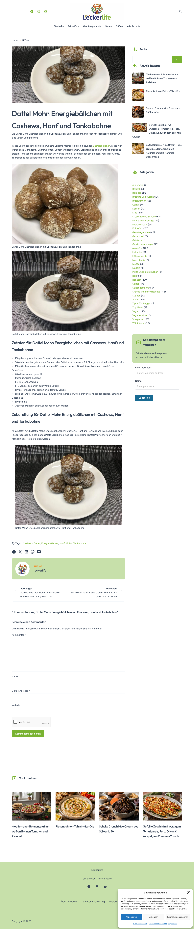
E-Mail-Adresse (21, 690)
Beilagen (136, 192)
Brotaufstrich (139, 200)
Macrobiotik (138, 260)
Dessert (136, 208)
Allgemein (137, 185)
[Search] (177, 59)
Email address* (143, 367)
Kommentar (19, 635)
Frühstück (137, 228)
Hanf (62, 543)
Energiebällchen (101, 145)
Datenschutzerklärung (158, 923)
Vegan (135, 311)
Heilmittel (137, 252)
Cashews (28, 543)
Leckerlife (97, 870)
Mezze (135, 264)
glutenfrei (137, 248)
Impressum (172, 923)
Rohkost (136, 279)
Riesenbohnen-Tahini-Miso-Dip (163, 91)
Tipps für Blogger (141, 303)
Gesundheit (138, 236)
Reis (134, 275)
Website (16, 705)
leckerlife (40, 570)
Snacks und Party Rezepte (146, 291)
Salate (135, 283)
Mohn (69, 543)
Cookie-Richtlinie (140, 923)
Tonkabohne (79, 543)
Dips (134, 212)
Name (16, 676)
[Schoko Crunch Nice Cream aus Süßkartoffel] (138, 112)
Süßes (135, 299)
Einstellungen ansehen (177, 917)
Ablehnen (153, 917)
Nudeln (136, 268)
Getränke (137, 240)
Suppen (136, 295)
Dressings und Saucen (144, 216)
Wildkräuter (138, 323)
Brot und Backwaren (143, 196)
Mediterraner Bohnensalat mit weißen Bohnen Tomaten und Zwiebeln (162, 78)
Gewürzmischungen (142, 244)
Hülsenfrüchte (139, 256)
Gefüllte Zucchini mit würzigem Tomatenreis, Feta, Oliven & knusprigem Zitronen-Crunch (162, 831)
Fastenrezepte (139, 224)
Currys (135, 204)
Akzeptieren (131, 917)
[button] (188, 892)
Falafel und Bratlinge (143, 220)
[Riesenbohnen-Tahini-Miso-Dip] (138, 95)
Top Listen (137, 307)
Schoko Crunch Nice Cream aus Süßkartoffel (118, 829)
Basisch (136, 189)
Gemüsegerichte (141, 232)
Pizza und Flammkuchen (145, 272)
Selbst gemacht (140, 287)
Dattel (37, 543)
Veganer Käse (139, 315)
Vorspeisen (138, 319)
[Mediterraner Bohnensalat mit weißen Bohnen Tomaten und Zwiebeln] (138, 79)
